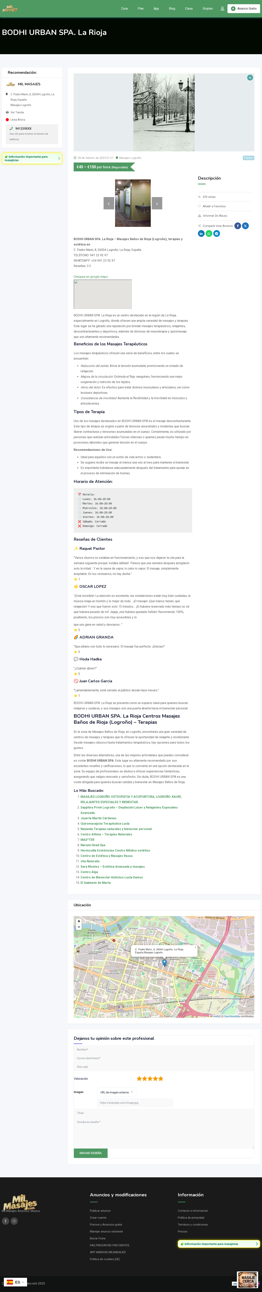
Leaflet (216, 1016)
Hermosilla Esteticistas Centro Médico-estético (115, 850)
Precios (182, 1231)
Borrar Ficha (97, 1238)
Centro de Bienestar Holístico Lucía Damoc (112, 877)
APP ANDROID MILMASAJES (108, 1252)
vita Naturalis (90, 861)
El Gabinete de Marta (96, 883)
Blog (172, 8)
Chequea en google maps (91, 277)
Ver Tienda (17, 112)
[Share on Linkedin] (201, 233)
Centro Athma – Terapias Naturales (106, 834)
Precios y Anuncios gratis (106, 1224)
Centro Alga (89, 872)
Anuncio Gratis (247, 8)
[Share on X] (245, 225)
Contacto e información (193, 1210)
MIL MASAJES (29, 84)
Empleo (208, 8)
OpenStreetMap (232, 1016)
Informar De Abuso (215, 215)
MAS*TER (87, 840)
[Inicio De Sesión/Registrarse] (222, 9)
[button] (164, 963)
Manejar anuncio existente (106, 1231)
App (156, 8)
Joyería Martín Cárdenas (98, 818)
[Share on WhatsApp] (209, 233)
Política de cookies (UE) (105, 1259)
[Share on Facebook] (237, 225)
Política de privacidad (191, 1217)
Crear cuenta (98, 1217)
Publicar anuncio (100, 1210)
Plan (141, 8)
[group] (32, 158)
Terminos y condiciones (193, 1224)
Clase (189, 8)
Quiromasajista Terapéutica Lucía (105, 823)
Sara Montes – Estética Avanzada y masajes (113, 866)
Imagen (78, 1092)
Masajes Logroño (130, 158)
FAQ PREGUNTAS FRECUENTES (109, 1245)
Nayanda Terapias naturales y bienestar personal (116, 829)
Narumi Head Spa (93, 845)
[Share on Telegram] (216, 233)
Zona (124, 8)
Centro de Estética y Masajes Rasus (107, 856)
